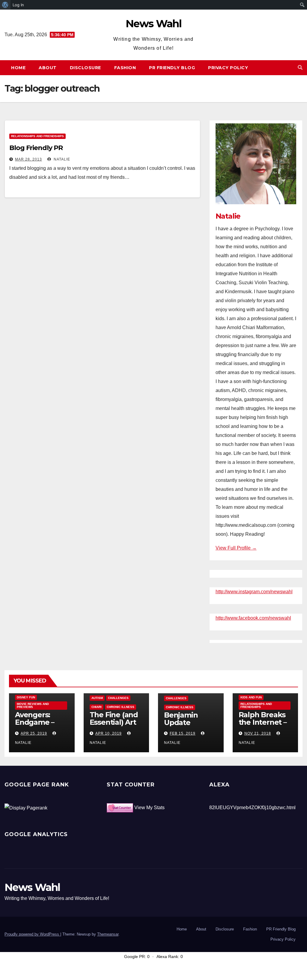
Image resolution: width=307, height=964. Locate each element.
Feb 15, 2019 (182, 733)
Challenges (118, 698)
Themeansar (107, 934)
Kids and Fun (251, 697)
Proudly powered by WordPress (32, 934)
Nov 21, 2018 (257, 733)
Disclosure (85, 67)
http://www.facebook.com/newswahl (253, 618)
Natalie (61, 159)
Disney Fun (26, 697)
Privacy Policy (228, 67)
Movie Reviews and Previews (33, 705)
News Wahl (153, 23)
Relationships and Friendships (37, 136)
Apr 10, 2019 (108, 733)
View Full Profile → (236, 547)
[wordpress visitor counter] (120, 807)
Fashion (125, 67)
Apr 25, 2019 (34, 733)
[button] (300, 67)
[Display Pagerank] (25, 807)
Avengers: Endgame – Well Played (36, 722)
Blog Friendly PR (35, 148)
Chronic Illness (120, 707)
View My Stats (149, 807)
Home (18, 67)
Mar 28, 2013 (28, 159)
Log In (18, 4)
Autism (97, 698)
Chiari (96, 707)
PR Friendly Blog (172, 67)
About (48, 67)
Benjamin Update (181, 719)
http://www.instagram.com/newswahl (254, 591)
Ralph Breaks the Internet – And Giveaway (263, 722)
